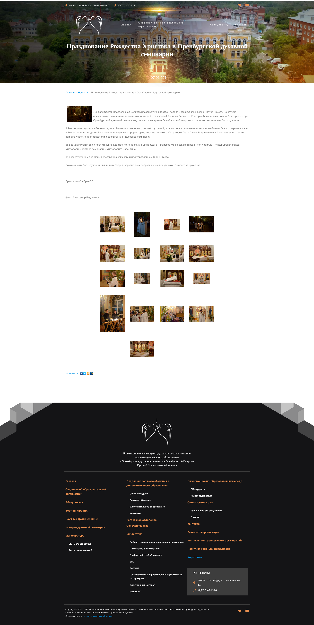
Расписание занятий (80, 550)
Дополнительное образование (147, 506)
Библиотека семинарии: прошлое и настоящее (157, 542)
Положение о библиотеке (144, 548)
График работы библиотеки (146, 555)
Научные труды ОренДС (81, 519)
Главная (126, 24)
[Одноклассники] (88, 372)
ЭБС (132, 561)
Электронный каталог (142, 585)
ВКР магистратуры (80, 543)
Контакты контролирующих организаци (213, 540)
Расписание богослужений (206, 510)
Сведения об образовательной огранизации (161, 24)
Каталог (134, 568)
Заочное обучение (140, 500)
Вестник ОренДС (76, 510)
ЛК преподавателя (201, 495)
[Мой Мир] (91, 372)
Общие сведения (139, 493)
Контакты (242, 24)
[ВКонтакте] (81, 372)
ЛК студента (198, 489)
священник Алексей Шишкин (98, 616)
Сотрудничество (137, 525)
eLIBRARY (135, 591)
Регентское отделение (141, 520)
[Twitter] (85, 372)
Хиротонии (194, 557)
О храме (195, 517)
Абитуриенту (219, 24)
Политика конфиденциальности (208, 548)
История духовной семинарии (85, 527)
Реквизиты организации (203, 532)
